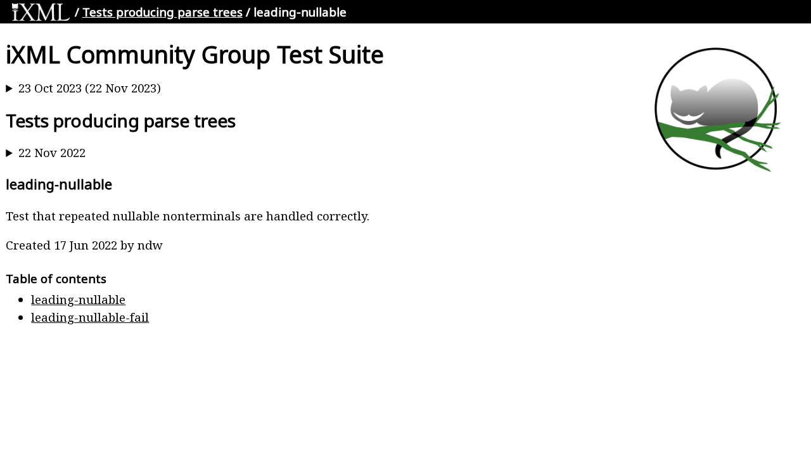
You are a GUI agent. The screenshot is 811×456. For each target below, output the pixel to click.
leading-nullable (78, 299)
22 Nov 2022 (52, 152)
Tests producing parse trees (162, 12)
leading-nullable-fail (90, 317)
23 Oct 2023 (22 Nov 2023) (89, 88)
